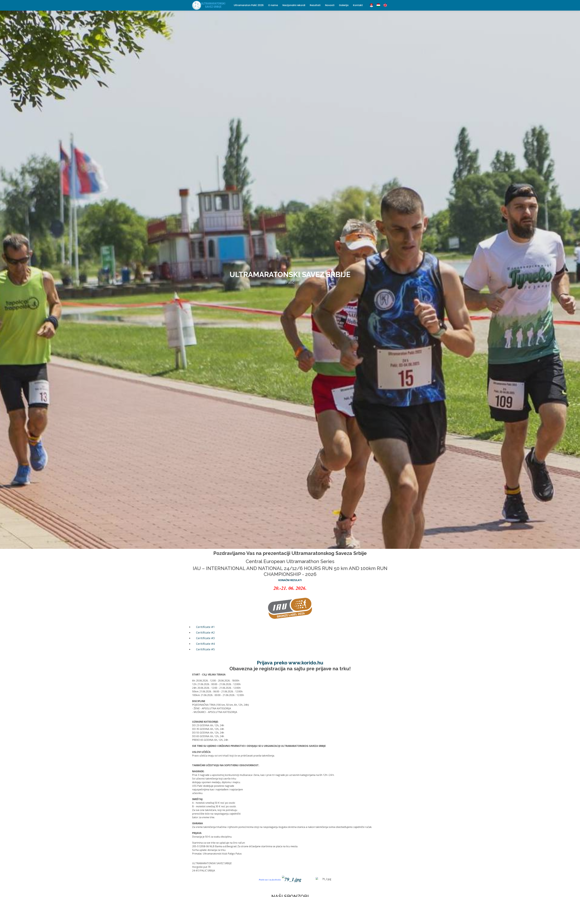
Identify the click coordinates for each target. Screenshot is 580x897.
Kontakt (358, 5)
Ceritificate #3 (205, 638)
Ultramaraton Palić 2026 (249, 5)
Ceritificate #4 (205, 643)
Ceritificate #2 (205, 632)
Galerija (343, 5)
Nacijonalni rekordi (293, 5)
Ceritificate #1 (205, 627)
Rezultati (315, 5)
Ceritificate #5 (205, 649)
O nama (273, 5)
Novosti (329, 5)
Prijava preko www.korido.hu (290, 662)
